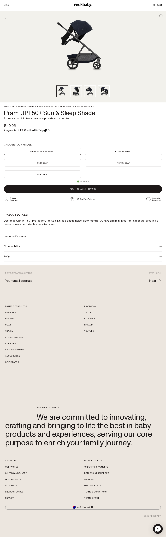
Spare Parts (12, 369)
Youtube (89, 338)
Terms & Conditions (95, 499)
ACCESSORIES (19, 106)
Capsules (10, 320)
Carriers (10, 351)
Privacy (9, 505)
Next (152, 288)
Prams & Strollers (16, 314)
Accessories (12, 363)
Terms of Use (92, 505)
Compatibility (12, 246)
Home (7, 106)
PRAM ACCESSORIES (43, 106)
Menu (7, 5)
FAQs (7, 256)
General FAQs (13, 487)
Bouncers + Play (14, 345)
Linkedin (88, 332)
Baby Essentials (14, 357)
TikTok (87, 320)
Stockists (11, 493)
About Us (10, 468)
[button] (158, 529)
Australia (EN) (85, 514)
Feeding (9, 326)
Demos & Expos (92, 493)
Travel (9, 338)
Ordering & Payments (96, 474)
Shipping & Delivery (16, 480)
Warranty (90, 487)
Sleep (8, 332)
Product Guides (14, 499)
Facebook (89, 326)
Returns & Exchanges (96, 480)
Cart (159, 5)
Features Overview (15, 236)
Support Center (93, 468)
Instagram (90, 314)
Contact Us (11, 474)
